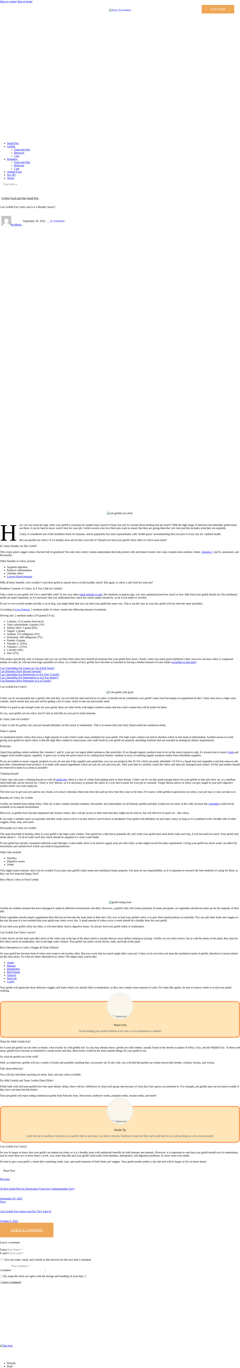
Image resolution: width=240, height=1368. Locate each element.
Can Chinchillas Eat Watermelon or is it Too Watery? (29, 677)
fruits (231, 752)
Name (3, 1249)
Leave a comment (27, 1230)
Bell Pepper (13, 972)
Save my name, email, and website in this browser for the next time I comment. (48, 1259)
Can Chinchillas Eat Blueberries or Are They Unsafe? (30, 674)
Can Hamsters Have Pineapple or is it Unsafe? (25, 680)
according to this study (183, 662)
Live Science (22, 609)
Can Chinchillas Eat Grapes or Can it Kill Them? (27, 668)
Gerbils (5, 198)
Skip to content (8, 1)
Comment (5, 1270)
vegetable (214, 803)
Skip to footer (25, 1)
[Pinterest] (7, 6)
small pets (61, 779)
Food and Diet (18, 198)
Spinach (11, 975)
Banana (11, 965)
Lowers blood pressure (19, 576)
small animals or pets (90, 594)
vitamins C (207, 551)
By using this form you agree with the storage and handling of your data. (45, 1276)
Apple (10, 962)
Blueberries (13, 968)
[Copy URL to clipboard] (51, 1173)
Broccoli (12, 978)
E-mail (3, 1253)
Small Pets (32, 198)
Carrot (10, 981)
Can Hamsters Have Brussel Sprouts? (21, 671)
